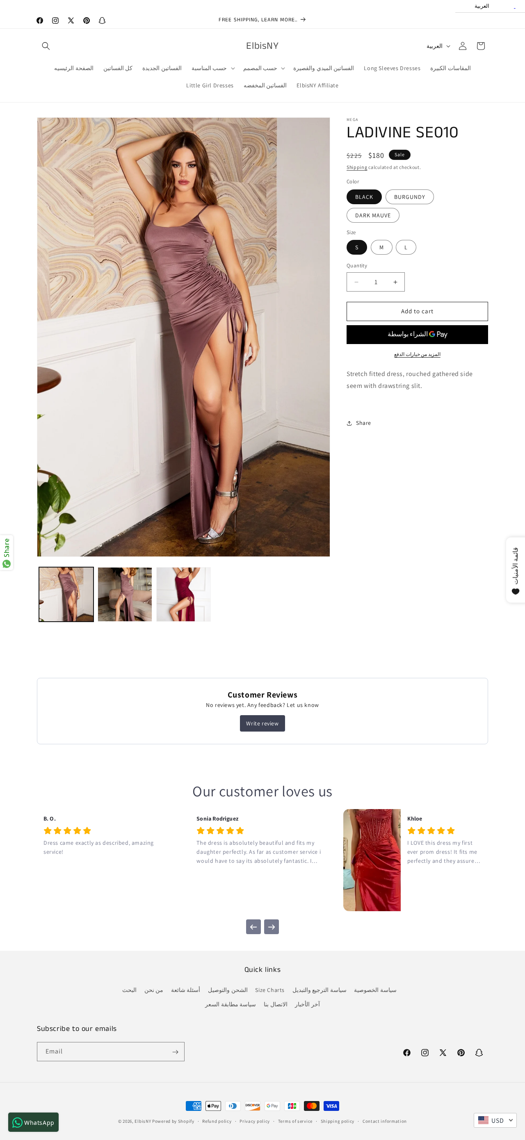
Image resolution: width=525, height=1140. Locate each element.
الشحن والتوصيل (228, 990)
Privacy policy (255, 1121)
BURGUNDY (409, 197)
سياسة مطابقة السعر (230, 1004)
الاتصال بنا (276, 1004)
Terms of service (295, 1121)
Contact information (385, 1121)
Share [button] (363, 422)
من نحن (154, 990)
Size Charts (270, 990)
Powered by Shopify (173, 1121)
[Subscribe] (175, 1052)
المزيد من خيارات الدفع (417, 354)
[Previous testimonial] (253, 926)
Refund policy (216, 1121)
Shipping (357, 167)
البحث (129, 990)
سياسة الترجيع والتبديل (319, 990)
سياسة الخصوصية (375, 990)
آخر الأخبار (307, 1004)
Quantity (357, 265)
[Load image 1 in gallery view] (66, 594)
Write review (262, 723)
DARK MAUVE (373, 215)
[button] (46, 46)
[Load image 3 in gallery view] (183, 594)
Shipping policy (338, 1121)
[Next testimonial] (271, 926)
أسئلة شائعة (186, 990)
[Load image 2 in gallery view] (125, 594)
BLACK (364, 197)
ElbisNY (143, 1121)
